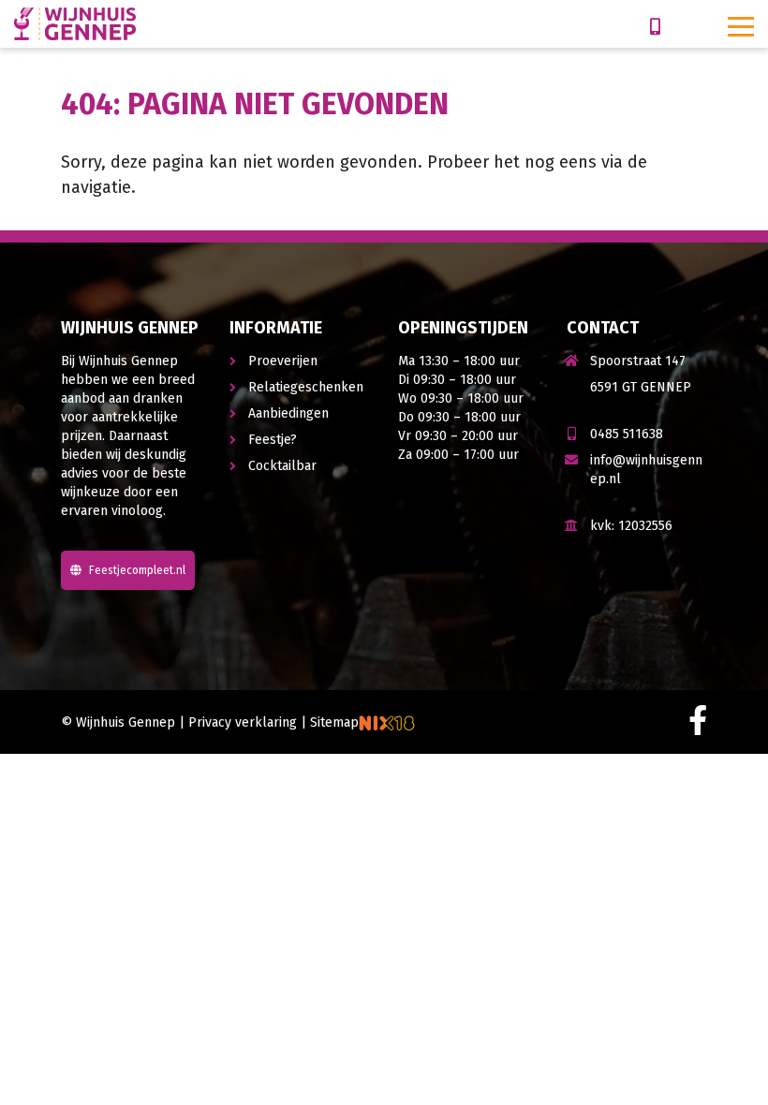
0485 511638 (626, 434)
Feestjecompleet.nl (135, 570)
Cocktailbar (282, 466)
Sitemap (334, 722)
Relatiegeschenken (305, 387)
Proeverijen (283, 361)
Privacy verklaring (242, 722)
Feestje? (272, 440)
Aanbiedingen (288, 413)
